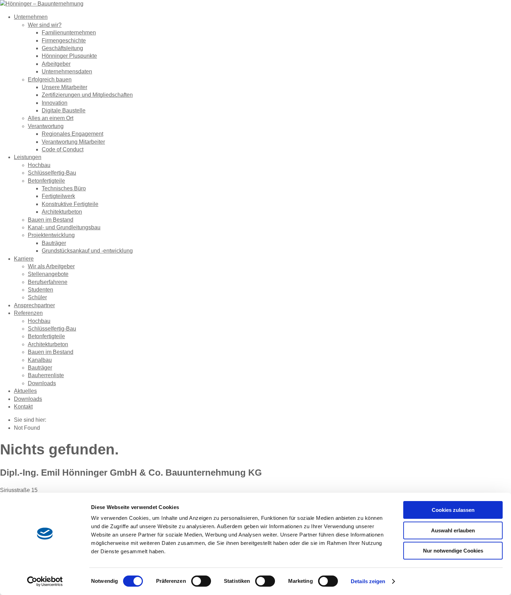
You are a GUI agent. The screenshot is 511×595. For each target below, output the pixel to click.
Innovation (54, 103)
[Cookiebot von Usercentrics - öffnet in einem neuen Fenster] (45, 581)
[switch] (201, 581)
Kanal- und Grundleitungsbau (64, 227)
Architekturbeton (62, 212)
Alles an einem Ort (50, 118)
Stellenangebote (48, 274)
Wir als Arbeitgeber (51, 266)
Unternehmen (31, 17)
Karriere (24, 259)
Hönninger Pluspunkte (69, 56)
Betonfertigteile (46, 181)
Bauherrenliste (46, 375)
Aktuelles (25, 391)
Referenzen (28, 313)
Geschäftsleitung (62, 48)
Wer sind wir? (45, 25)
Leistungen (27, 157)
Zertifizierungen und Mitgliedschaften (87, 95)
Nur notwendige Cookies (453, 551)
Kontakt (23, 407)
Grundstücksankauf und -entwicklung (87, 251)
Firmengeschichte (64, 40)
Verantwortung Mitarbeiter (73, 142)
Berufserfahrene (47, 282)
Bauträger (54, 243)
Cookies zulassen (453, 510)
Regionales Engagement (72, 134)
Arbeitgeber (56, 64)
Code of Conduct (62, 149)
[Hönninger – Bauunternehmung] (41, 4)
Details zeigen (368, 581)
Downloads (42, 383)
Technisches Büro (64, 188)
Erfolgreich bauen (50, 79)
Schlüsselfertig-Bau (52, 173)
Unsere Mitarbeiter (64, 87)
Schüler (37, 297)
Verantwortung (46, 126)
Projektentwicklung (51, 235)
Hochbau (39, 165)
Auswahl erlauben (453, 530)
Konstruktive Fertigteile (70, 204)
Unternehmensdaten (67, 71)
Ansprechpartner (34, 305)
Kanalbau (40, 360)
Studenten (40, 290)
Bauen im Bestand (50, 220)
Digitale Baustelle (64, 110)
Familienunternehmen (69, 32)
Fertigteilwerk (58, 196)
